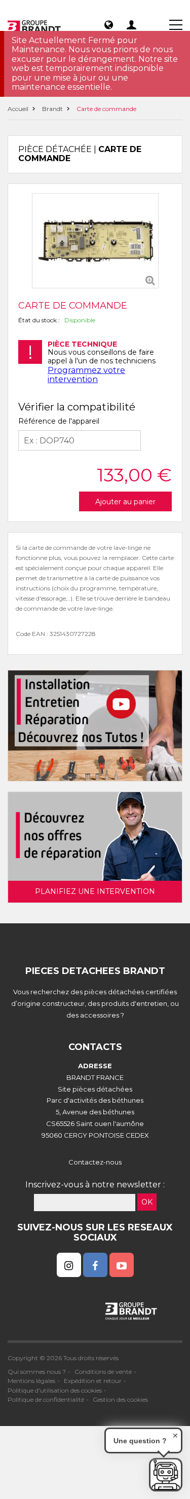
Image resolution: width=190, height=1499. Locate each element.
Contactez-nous (95, 1162)
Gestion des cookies (120, 1399)
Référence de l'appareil (58, 421)
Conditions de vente (103, 1371)
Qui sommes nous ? (37, 1371)
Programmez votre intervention (86, 374)
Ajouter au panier (125, 501)
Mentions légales (31, 1380)
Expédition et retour (93, 1380)
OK (147, 1202)
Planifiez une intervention (95, 891)
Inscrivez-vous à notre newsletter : (95, 1184)
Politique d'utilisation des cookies (55, 1390)
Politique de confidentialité (46, 1399)
